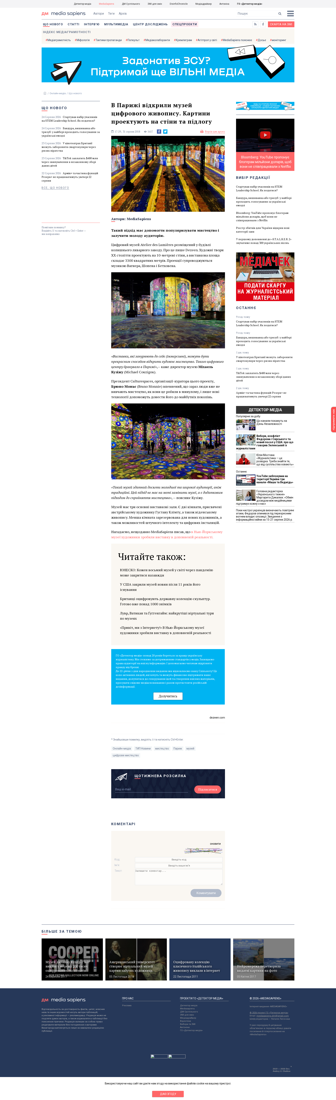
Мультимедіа (116, 24)
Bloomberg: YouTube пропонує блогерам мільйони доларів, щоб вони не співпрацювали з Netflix (262, 216)
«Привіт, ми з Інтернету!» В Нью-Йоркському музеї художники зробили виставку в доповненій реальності (165, 630)
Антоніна (224, 4)
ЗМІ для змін (155, 4)
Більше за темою (62, 931)
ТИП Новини (143, 748)
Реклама (126, 1005)
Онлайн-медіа (58, 93)
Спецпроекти (184, 24)
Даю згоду (168, 1094)
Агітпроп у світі (207, 40)
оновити (215, 843)
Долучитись (168, 696)
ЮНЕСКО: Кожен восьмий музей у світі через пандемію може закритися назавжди (166, 572)
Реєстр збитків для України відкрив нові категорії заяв (262, 229)
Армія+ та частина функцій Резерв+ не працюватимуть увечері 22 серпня (70, 176)
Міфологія (83, 40)
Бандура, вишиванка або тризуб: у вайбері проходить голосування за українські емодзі (71, 131)
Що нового (53, 24)
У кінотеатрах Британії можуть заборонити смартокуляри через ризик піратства (69, 146)
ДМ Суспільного (131, 4)
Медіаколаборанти (157, 40)
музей (190, 748)
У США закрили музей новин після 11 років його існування (160, 587)
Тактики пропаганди (108, 40)
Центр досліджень (150, 24)
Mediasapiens (187, 1008)
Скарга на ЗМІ (281, 24)
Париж (177, 748)
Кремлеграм (184, 40)
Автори (98, 13)
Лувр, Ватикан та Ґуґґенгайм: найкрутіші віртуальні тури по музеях (167, 616)
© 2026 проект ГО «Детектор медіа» (269, 1012)
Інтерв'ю (92, 24)
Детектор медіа (82, 4)
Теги (111, 13)
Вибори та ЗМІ (187, 1024)
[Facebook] (159, 131)
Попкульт (134, 40)
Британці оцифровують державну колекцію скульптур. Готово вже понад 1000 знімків (165, 601)
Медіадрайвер (203, 4)
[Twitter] (165, 131)
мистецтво (162, 748)
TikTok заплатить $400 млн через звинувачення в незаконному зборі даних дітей (70, 161)
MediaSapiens (106, 4)
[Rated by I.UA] (159, 1057)
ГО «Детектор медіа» (249, 4)
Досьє (262, 40)
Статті (73, 24)
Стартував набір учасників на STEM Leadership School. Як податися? (69, 118)
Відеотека (185, 1021)
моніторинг (279, 40)
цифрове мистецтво (126, 755)
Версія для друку (215, 131)
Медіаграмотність (59, 40)
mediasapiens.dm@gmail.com (272, 1016)
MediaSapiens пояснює (237, 40)
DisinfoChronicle (179, 4)
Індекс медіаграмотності (67, 32)
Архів (123, 13)
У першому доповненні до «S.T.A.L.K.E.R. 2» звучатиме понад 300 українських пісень (263, 241)
